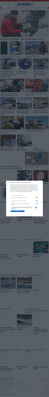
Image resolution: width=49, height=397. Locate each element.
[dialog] (24, 198)
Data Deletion (19, 214)
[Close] (41, 182)
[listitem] (24, 195)
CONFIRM (17, 211)
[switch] (36, 197)
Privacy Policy (30, 214)
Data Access (24, 214)
